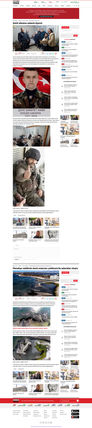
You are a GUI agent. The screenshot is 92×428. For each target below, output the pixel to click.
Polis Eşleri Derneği (21, 215)
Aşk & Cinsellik (25, 20)
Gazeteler (68, 5)
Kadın (44, 5)
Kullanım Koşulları (54, 426)
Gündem (28, 5)
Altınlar (45, 410)
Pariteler (60, 405)
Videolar (56, 5)
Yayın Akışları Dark (27, 412)
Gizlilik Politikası (41, 426)
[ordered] (28, 259)
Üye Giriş (61, 410)
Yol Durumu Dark (16, 412)
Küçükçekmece (21, 368)
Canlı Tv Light (15, 414)
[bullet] (30, 259)
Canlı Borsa (35, 410)
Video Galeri (54, 412)
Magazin (19, 20)
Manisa (15, 215)
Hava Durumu (38, 405)
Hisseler (53, 405)
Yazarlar (62, 5)
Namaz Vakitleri (21, 405)
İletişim (36, 426)
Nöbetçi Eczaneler (27, 414)
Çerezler (46, 426)
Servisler (22, 5)
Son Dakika (15, 5)
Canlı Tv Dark (25, 410)
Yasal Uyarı (59, 426)
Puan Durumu (46, 405)
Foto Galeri (50, 5)
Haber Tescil (15, 20)
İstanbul (15, 368)
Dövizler (45, 412)
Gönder (16, 259)
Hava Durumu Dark (16, 410)
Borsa (14, 405)
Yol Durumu (67, 405)
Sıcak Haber (54, 417)
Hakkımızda (33, 426)
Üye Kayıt (62, 412)
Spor (39, 5)
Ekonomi (34, 5)
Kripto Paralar (75, 405)
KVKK (49, 426)
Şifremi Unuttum (63, 414)
